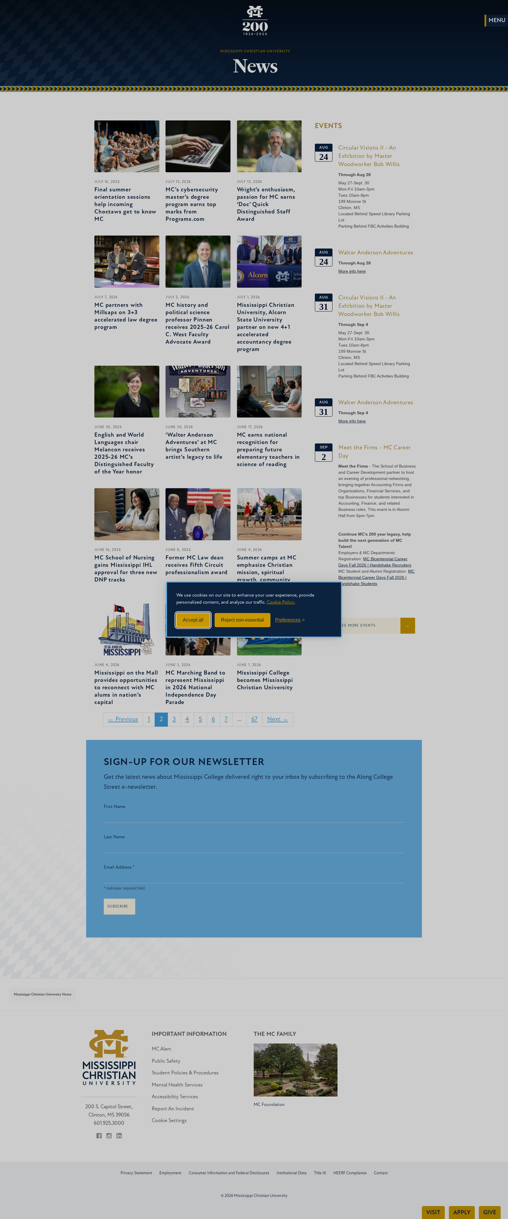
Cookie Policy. (281, 602)
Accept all (193, 619)
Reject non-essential (242, 619)
